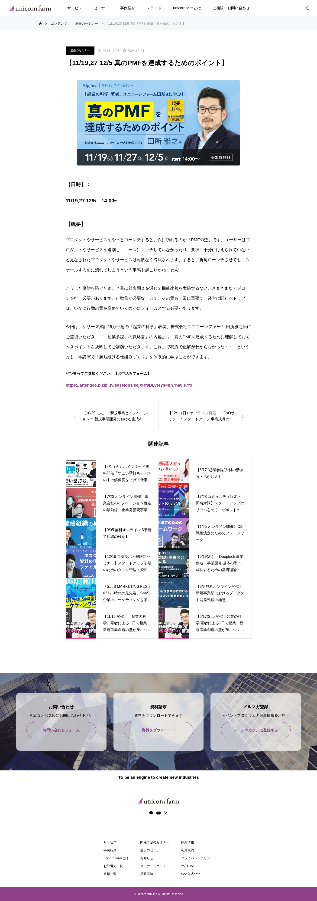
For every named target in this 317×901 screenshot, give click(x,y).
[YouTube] (158, 813)
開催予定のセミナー (154, 842)
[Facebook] (151, 813)
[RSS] (166, 813)
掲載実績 (146, 873)
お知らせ (146, 858)
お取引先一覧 (113, 866)
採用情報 (187, 842)
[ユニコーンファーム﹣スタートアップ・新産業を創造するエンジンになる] (30, 8)
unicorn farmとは (187, 8)
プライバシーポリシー (197, 858)
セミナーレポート (153, 866)
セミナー (101, 8)
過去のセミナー (80, 50)
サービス (74, 8)
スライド (154, 8)
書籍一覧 (110, 873)
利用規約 (187, 850)
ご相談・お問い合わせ (231, 8)
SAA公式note (190, 873)
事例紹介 (127, 8)
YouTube (187, 866)
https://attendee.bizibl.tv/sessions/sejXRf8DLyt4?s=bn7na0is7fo (129, 385)
